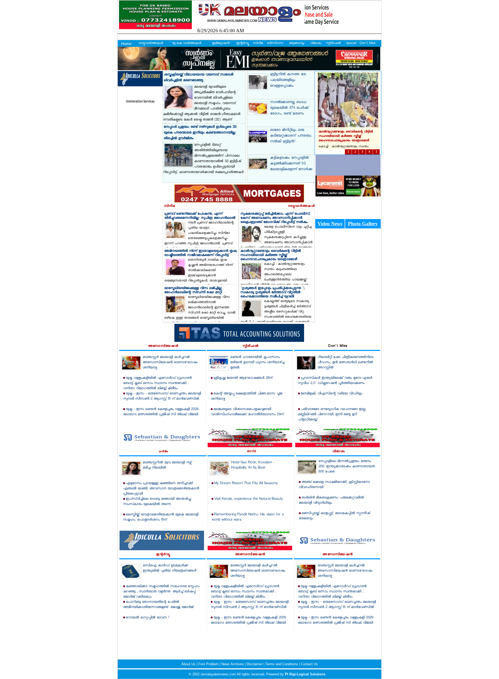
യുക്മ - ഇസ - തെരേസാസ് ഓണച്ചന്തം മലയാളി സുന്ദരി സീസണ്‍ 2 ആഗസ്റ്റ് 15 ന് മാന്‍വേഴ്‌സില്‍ (162, 396)
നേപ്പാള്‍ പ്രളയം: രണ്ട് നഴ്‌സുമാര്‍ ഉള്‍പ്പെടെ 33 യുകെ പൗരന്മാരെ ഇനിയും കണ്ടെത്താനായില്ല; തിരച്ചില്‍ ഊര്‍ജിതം (200, 132)
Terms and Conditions (282, 664)
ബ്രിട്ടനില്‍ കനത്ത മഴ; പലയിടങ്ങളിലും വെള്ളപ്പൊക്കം (288, 80)
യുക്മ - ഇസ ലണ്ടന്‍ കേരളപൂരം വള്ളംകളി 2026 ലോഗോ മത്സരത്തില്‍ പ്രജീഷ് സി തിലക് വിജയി (160, 412)
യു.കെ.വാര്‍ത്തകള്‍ (186, 43)
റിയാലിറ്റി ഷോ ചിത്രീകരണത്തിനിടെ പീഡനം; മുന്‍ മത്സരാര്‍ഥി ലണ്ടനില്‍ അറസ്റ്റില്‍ (345, 362)
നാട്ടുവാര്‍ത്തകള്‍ (151, 43)
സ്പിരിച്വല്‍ (333, 43)
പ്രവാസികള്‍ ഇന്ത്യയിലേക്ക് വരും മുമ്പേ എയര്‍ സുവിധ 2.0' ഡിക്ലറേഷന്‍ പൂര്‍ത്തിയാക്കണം (335, 380)
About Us (188, 664)
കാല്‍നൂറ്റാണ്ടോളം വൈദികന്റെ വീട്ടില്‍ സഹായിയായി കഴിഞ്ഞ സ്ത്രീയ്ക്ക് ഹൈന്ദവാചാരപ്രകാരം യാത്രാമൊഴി (270, 255)
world (251, 451)
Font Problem (209, 664)
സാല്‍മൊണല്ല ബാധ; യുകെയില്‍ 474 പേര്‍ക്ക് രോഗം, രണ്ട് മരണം (289, 108)
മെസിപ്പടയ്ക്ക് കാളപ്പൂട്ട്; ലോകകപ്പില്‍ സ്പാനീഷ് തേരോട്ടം (334, 516)
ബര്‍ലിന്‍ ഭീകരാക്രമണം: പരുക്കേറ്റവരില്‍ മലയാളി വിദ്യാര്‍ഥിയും (331, 500)
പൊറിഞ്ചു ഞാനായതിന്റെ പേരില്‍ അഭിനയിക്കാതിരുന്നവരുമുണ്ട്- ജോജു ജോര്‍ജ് (158, 604)
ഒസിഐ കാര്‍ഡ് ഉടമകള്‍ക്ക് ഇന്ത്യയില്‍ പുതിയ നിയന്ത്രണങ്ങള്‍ (169, 568)
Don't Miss (367, 43)
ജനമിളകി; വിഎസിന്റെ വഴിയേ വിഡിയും (331, 393)
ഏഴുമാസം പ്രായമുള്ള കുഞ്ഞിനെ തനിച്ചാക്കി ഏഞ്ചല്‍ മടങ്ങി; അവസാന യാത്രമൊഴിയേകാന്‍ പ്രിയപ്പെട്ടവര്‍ (161, 489)
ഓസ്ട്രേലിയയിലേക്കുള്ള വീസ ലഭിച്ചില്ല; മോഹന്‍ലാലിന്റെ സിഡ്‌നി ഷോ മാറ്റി (193, 290)
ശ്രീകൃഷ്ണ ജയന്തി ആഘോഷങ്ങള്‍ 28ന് (242, 378)
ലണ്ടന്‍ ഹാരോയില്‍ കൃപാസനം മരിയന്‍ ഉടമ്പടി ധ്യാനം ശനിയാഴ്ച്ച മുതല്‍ (257, 362)
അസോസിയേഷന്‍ (163, 346)
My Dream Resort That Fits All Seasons (246, 483)
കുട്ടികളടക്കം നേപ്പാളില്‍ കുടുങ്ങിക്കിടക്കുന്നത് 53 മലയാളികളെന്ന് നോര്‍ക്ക (291, 163)
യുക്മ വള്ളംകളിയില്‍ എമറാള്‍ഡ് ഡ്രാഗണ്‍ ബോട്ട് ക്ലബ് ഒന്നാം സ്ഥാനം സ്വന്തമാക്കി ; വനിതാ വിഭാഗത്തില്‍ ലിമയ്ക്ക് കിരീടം (157, 383)
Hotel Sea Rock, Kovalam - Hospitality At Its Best (252, 465)
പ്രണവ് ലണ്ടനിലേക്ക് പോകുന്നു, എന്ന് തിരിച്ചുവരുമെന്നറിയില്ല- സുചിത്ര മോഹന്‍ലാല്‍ (199, 216)
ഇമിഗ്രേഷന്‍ (220, 43)
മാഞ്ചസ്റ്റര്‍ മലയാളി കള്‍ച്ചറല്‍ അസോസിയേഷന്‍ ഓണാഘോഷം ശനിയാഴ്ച (170, 362)
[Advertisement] (249, 641)
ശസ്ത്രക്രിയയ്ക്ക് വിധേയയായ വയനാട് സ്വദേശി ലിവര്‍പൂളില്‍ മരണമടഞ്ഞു (198, 77)
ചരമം (163, 451)
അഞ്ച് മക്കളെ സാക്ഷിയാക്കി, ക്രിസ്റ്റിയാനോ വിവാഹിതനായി (334, 484)
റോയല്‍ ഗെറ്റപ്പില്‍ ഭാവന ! (147, 617)
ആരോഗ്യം (296, 43)
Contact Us (309, 664)
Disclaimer (255, 664)
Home (126, 43)
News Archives (233, 664)
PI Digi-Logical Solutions (305, 674)
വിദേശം (315, 43)
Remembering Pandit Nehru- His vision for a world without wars (248, 517)
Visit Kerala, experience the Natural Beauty (248, 499)
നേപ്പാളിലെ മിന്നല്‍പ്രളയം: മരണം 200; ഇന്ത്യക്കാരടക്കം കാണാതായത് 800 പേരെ (346, 467)
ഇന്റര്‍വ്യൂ (242, 43)
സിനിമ (258, 43)
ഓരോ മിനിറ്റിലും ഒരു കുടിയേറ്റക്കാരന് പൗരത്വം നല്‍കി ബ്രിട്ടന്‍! (290, 136)
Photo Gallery (363, 223)
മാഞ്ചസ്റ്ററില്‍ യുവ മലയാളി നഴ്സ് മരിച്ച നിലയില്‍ (167, 465)
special (351, 43)
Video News (330, 223)
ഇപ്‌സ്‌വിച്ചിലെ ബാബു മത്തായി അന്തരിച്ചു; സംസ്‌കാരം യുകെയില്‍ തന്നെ (157, 501)
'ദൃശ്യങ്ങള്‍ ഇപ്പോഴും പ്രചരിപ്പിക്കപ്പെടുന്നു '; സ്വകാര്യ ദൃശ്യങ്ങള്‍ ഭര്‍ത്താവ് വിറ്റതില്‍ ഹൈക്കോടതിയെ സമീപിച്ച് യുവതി (272, 292)
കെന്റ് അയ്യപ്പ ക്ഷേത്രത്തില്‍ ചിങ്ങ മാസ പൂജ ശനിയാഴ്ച (246, 396)
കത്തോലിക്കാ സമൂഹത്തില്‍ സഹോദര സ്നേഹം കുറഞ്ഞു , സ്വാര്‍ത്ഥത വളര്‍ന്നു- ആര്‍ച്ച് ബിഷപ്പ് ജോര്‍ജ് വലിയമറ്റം (161, 592)
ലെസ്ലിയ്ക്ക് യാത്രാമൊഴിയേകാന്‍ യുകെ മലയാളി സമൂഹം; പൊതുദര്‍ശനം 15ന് (160, 517)
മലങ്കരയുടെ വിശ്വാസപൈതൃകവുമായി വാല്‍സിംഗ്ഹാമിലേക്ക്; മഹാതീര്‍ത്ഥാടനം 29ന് (247, 412)
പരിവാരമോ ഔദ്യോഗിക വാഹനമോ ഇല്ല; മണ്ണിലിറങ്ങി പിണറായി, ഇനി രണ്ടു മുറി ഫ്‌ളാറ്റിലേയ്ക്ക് (332, 414)
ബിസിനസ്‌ (275, 43)
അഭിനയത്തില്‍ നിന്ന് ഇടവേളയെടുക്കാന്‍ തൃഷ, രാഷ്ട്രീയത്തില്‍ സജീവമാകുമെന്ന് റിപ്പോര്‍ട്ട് (200, 253)
